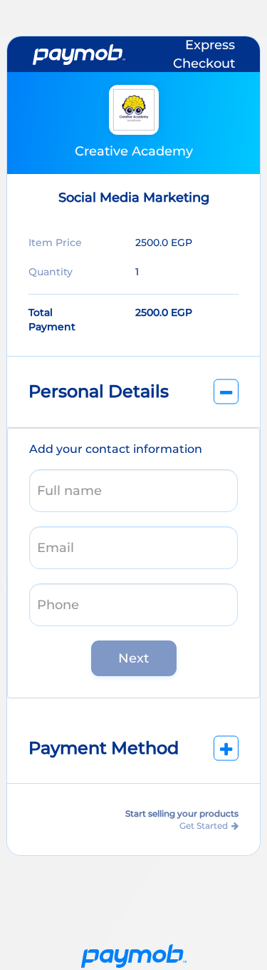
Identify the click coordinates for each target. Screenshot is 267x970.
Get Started (203, 825)
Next (133, 658)
